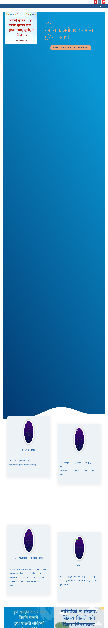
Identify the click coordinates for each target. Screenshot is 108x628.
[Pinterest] (95, 2)
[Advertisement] (54, 505)
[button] (70, 47)
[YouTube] (103, 2)
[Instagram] (99, 2)
